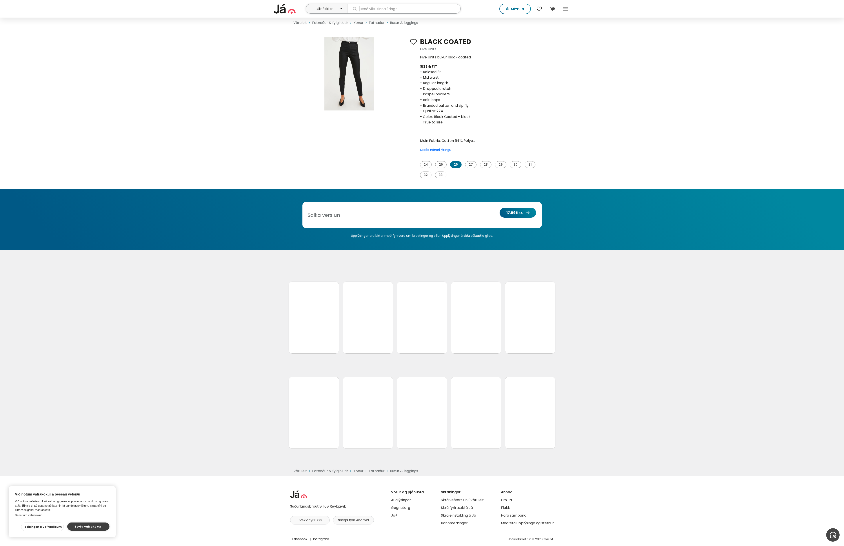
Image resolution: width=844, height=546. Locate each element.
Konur (358, 22)
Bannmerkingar (454, 523)
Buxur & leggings (404, 22)
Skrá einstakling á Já (458, 515)
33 (441, 175)
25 (441, 164)
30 (516, 164)
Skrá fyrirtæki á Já (457, 507)
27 (471, 164)
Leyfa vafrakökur (88, 526)
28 (486, 164)
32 (426, 175)
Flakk (505, 507)
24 (426, 164)
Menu (565, 9)
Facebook (300, 539)
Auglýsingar (401, 500)
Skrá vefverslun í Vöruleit (462, 500)
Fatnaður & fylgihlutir (330, 22)
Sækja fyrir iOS (310, 520)
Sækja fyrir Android (353, 520)
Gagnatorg (400, 507)
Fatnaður (377, 22)
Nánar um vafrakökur (28, 515)
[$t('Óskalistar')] (539, 9)
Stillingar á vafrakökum (43, 527)
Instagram (321, 539)
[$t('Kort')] (552, 9)
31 (530, 164)
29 (501, 164)
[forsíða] (289, 9)
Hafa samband (513, 515)
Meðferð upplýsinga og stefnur (527, 523)
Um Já (506, 500)
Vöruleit (300, 22)
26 (456, 164)
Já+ (394, 515)
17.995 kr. (514, 212)
